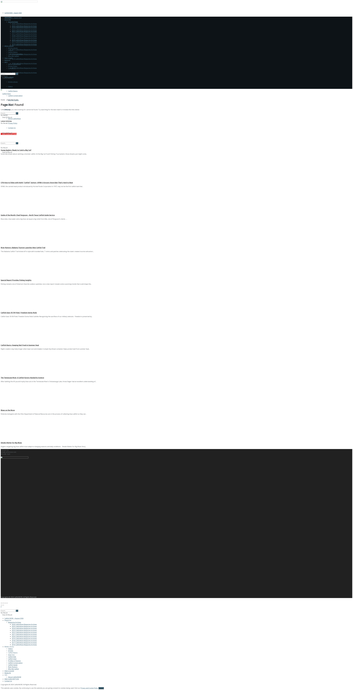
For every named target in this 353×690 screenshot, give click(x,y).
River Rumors (12, 667)
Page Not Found (12, 100)
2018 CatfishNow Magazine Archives (24, 63)
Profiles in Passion (14, 661)
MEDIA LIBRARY (9, 46)
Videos (10, 86)
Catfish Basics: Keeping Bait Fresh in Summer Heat (20, 345)
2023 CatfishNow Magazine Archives (24, 30)
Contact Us (12, 68)
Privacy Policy (12, 123)
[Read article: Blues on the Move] (176, 395)
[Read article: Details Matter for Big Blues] (176, 428)
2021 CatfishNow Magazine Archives (24, 50)
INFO (5, 62)
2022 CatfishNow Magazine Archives (24, 45)
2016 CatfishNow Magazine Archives (24, 73)
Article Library (13, 82)
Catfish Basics (13, 91)
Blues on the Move (8, 410)
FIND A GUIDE (8, 58)
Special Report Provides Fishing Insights (16, 280)
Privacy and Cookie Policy (89, 688)
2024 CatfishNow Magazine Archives (24, 28)
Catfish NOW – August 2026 (13, 13)
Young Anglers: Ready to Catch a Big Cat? (16, 150)
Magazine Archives (14, 622)
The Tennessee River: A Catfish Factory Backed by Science (22, 378)
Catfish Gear (12, 659)
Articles (10, 651)
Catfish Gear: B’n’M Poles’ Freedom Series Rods (19, 313)
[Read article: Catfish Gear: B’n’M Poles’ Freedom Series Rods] (176, 298)
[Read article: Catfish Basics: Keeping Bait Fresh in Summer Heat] (176, 330)
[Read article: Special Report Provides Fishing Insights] (176, 265)
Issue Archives (13, 22)
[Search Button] (1, 72)
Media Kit (7, 60)
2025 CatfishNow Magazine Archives (24, 26)
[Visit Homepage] (6, 94)
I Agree (101, 688)
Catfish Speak (12, 665)
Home (3, 100)
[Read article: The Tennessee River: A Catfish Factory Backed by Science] (176, 363)
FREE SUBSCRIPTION (11, 679)
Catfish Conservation (15, 96)
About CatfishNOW (14, 677)
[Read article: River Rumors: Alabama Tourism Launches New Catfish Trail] (176, 233)
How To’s (11, 655)
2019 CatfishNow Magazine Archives (24, 59)
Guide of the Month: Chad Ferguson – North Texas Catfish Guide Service (28, 215)
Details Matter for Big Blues (11, 443)
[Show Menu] (1, 84)
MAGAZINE (7, 20)
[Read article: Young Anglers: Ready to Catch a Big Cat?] (176, 135)
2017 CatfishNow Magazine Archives (24, 68)
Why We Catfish (13, 56)
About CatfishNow (14, 119)
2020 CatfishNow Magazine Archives (24, 54)
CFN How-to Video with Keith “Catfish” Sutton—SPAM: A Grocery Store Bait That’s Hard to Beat (37, 183)
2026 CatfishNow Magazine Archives (24, 24)
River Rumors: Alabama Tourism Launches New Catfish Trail (23, 248)
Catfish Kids (12, 657)
